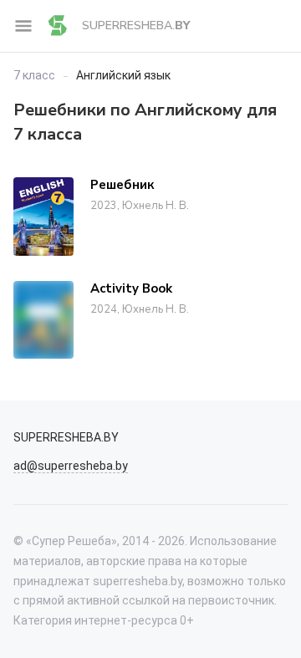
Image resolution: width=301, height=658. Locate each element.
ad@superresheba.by (70, 465)
